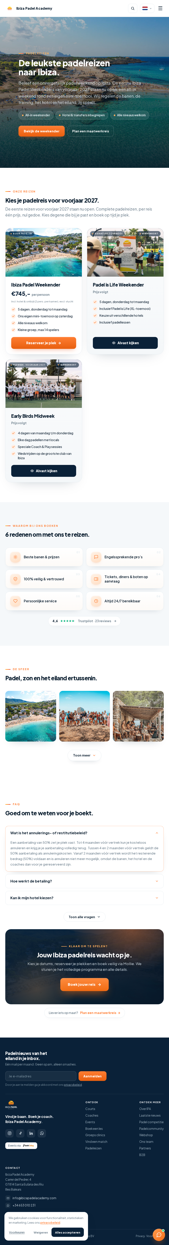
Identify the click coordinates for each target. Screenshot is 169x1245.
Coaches (91, 1115)
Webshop (146, 1135)
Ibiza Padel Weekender (35, 285)
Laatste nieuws (150, 1115)
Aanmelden (92, 1076)
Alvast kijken (128, 343)
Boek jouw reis (84, 984)
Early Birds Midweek (32, 416)
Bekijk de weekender (41, 131)
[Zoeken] (132, 8)
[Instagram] (9, 1133)
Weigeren (41, 1232)
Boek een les (94, 1128)
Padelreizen (93, 1148)
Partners (145, 1148)
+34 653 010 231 (24, 1205)
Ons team (146, 1141)
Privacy (140, 1236)
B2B (142, 1155)
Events (90, 1122)
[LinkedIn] (31, 1133)
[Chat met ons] (159, 1235)
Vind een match (96, 1141)
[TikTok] (20, 1133)
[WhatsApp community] (42, 1133)
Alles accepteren (67, 1232)
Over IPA (145, 1109)
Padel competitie (151, 1122)
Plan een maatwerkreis (90, 131)
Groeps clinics (95, 1135)
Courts (90, 1109)
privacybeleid (73, 1084)
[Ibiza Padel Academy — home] (11, 1105)
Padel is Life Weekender (118, 285)
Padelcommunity (151, 1128)
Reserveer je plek (43, 343)
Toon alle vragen (82, 917)
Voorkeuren (17, 1232)
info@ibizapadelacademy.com (34, 1198)
